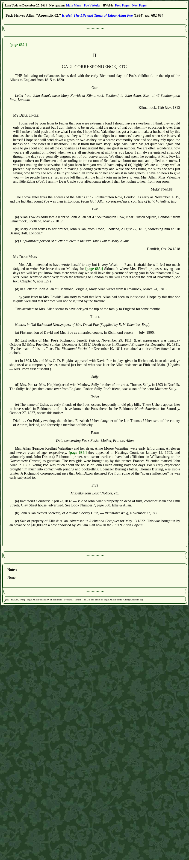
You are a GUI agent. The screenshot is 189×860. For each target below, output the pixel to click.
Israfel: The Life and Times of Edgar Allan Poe (97, 15)
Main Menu (73, 5)
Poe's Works (92, 5)
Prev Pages (122, 5)
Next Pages (139, 5)
